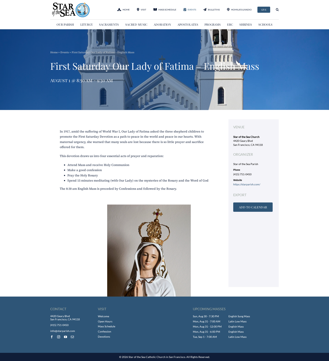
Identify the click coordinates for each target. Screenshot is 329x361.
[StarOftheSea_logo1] (71, 3)
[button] (277, 10)
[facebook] (51, 336)
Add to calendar (253, 207)
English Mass (236, 326)
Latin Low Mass (237, 321)
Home (54, 52)
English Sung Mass (239, 316)
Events (64, 52)
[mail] (72, 336)
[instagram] (58, 336)
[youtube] (65, 336)
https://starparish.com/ (246, 184)
